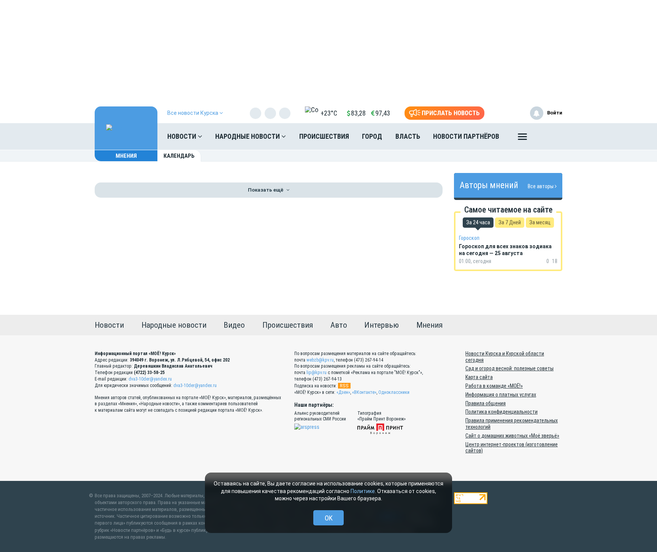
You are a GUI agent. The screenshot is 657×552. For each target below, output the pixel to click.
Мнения (126, 155)
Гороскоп (469, 238)
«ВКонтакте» (364, 392)
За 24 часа (478, 222)
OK (329, 518)
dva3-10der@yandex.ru (150, 379)
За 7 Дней (509, 222)
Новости (182, 136)
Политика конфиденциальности (501, 412)
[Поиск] (549, 136)
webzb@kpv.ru (320, 360)
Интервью (381, 325)
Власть (407, 136)
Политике (363, 491)
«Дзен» (343, 392)
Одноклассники (393, 392)
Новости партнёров (466, 136)
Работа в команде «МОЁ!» (494, 386)
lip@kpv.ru (316, 372)
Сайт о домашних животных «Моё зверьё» (512, 436)
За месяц (540, 222)
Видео (234, 325)
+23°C (329, 113)
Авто (338, 325)
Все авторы (541, 186)
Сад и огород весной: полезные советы (509, 368)
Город (372, 136)
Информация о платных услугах (500, 395)
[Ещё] (522, 138)
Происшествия (324, 136)
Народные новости (248, 136)
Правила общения (485, 403)
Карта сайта (479, 377)
